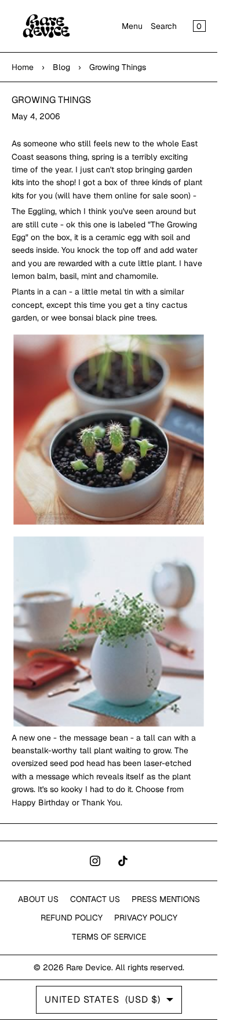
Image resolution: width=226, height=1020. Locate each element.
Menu (132, 26)
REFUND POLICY (72, 917)
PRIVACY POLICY (145, 917)
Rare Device (88, 967)
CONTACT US (95, 899)
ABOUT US (38, 899)
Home (23, 67)
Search (164, 26)
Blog (61, 67)
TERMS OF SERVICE (109, 936)
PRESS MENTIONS (166, 899)
